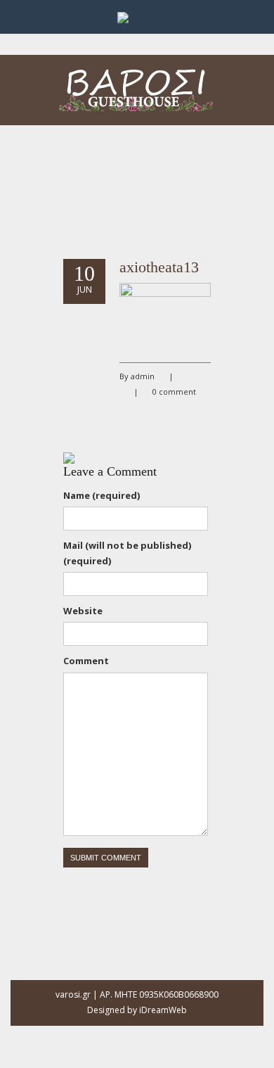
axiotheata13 (159, 267)
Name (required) (101, 495)
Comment (86, 660)
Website (83, 610)
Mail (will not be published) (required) (127, 553)
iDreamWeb (163, 1010)
